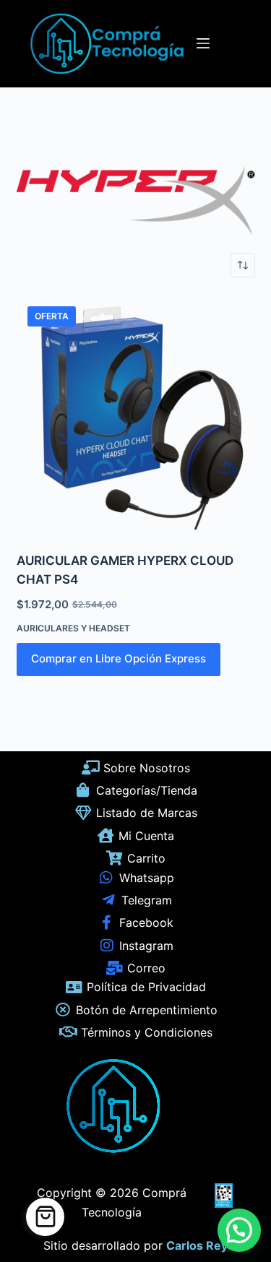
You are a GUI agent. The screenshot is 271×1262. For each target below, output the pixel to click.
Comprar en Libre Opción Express (118, 658)
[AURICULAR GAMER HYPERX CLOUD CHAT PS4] (136, 414)
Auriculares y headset (73, 628)
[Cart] (45, 1217)
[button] (239, 1230)
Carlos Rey (197, 1245)
